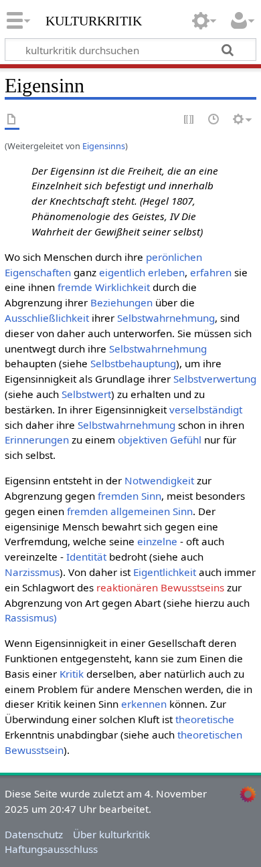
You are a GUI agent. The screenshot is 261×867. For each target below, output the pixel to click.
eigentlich (122, 272)
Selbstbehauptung (133, 363)
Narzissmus (32, 572)
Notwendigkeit (159, 480)
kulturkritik (94, 19)
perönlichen (174, 257)
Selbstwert (86, 394)
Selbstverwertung (214, 378)
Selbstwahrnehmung (166, 317)
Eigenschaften (38, 272)
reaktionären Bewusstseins (160, 587)
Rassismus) (31, 617)
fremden (118, 495)
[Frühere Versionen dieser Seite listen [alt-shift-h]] (214, 120)
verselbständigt (205, 409)
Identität (86, 556)
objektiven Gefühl (159, 439)
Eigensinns (103, 146)
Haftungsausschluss (51, 849)
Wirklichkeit (122, 287)
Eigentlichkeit (164, 572)
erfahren (211, 272)
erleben (166, 272)
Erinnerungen (37, 439)
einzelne (157, 541)
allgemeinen (140, 511)
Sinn (151, 495)
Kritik (72, 673)
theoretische (204, 719)
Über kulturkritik (111, 834)
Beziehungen (121, 302)
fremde (75, 287)
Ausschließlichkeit (47, 317)
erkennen (144, 703)
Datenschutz (34, 834)
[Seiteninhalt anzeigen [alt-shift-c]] (12, 120)
